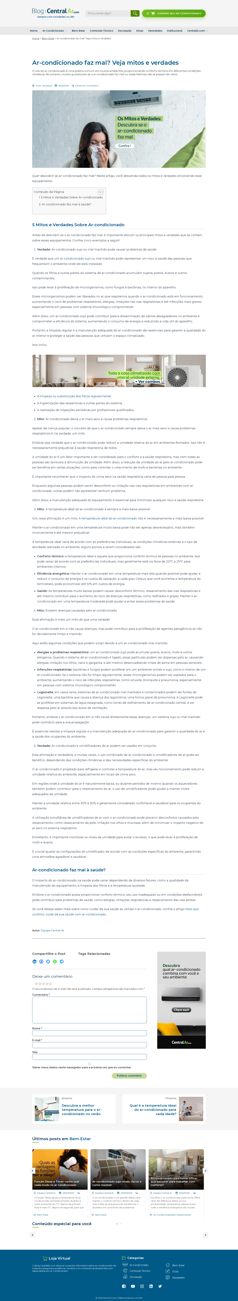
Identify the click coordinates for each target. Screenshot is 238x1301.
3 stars (43, 983)
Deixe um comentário (86, 85)
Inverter (187, 1214)
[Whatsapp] (55, 961)
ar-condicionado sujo (75, 258)
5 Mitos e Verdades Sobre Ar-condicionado (72, 197)
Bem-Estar (78, 30)
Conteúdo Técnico (101, 30)
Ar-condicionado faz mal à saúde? (66, 204)
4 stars (47, 983)
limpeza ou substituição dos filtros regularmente (75, 396)
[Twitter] (48, 961)
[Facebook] (41, 961)
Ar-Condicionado (53, 30)
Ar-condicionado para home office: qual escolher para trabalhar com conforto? (174, 1182)
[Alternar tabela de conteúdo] (99, 192)
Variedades (155, 30)
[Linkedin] (34, 961)
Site (35, 1052)
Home (34, 30)
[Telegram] (62, 961)
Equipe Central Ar (52, 930)
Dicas (139, 30)
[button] (174, 13)
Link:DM (138, 1298)
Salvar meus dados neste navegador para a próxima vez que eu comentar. (82, 1067)
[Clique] (119, 371)
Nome (37, 1028)
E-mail (37, 1040)
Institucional (174, 30)
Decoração (124, 30)
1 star (36, 983)
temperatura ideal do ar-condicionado (109, 518)
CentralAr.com (196, 30)
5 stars (50, 983)
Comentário (41, 994)
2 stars (40, 983)
